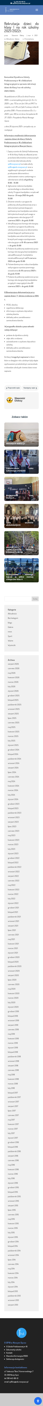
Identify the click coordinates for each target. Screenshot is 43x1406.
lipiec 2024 (12, 772)
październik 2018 (14, 1056)
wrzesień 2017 (13, 1101)
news (10, 631)
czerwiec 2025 (13, 722)
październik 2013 (14, 1295)
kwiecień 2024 (13, 785)
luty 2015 (11, 1232)
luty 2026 (11, 686)
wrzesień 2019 (13, 1020)
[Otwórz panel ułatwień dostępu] (38, 1401)
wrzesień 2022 (14, 871)
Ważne (17, 39)
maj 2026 (11, 673)
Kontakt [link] (9, 1352)
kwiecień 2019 (13, 1038)
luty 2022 (11, 898)
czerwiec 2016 (13, 1160)
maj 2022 (11, 885)
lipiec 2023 (12, 826)
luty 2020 (11, 1002)
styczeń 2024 (13, 799)
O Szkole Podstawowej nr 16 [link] (16, 1346)
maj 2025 (11, 727)
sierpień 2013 (13, 1304)
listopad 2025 (13, 700)
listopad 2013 (13, 1291)
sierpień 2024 (13, 767)
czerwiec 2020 (13, 984)
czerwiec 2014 (13, 1264)
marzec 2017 (13, 1128)
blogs (10, 622)
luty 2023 (11, 849)
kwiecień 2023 (13, 840)
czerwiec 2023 (13, 831)
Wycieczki (12, 645)
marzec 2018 (13, 1083)
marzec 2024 (13, 790)
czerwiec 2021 (13, 934)
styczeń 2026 (13, 691)
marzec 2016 (13, 1174)
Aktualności (10, 39)
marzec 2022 (13, 894)
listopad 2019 (13, 1016)
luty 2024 (11, 794)
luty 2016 (11, 1178)
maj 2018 (11, 1074)
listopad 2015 (13, 1192)
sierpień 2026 (13, 664)
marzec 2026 (13, 682)
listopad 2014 (13, 1246)
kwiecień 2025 (13, 731)
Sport (10, 636)
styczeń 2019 (13, 1047)
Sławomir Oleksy (18, 35)
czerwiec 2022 (13, 880)
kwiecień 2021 (13, 943)
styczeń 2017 (13, 1137)
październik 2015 (14, 1196)
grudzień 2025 (13, 695)
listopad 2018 (13, 1052)
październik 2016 (14, 1151)
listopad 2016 (13, 1147)
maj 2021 (11, 939)
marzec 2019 (13, 1043)
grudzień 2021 (13, 907)
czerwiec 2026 (13, 668)
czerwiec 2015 (13, 1214)
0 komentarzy (29, 39)
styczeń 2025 (13, 745)
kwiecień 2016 (13, 1169)
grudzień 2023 (13, 804)
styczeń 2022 (13, 903)
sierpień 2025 (13, 713)
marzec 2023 (13, 844)
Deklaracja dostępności (15, 1359)
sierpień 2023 (13, 822)
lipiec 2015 (12, 1210)
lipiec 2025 (12, 718)
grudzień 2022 (13, 858)
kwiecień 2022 (13, 889)
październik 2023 (14, 812)
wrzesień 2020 (14, 971)
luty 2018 (11, 1088)
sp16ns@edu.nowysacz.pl (17, 167)
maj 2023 (11, 835)
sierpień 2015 (13, 1205)
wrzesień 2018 (13, 1061)
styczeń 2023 (13, 853)
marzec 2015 (13, 1228)
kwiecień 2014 (13, 1273)
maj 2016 (11, 1165)
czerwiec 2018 (13, 1070)
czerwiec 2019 (13, 1029)
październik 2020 (14, 966)
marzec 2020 (13, 998)
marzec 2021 (13, 948)
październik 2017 (14, 1097)
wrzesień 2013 (13, 1300)
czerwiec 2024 (13, 776)
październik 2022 (14, 867)
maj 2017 (11, 1119)
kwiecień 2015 (13, 1223)
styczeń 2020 (13, 1007)
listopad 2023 (13, 808)
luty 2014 (11, 1282)
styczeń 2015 (13, 1237)
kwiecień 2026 (13, 677)
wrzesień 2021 (13, 921)
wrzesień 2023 (13, 817)
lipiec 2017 (12, 1110)
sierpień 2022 (13, 876)
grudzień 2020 (13, 957)
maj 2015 (11, 1219)
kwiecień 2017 (13, 1124)
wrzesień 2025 (14, 709)
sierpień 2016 (13, 1155)
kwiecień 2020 (13, 993)
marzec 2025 (13, 736)
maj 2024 (11, 781)
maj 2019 (11, 1034)
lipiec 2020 (12, 979)
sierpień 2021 (13, 925)
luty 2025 (11, 740)
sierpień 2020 (13, 975)
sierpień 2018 (13, 1065)
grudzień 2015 (13, 1187)
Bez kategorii (13, 618)
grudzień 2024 (13, 749)
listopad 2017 (13, 1092)
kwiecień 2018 (13, 1079)
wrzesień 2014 (13, 1255)
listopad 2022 (13, 862)
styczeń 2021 (13, 952)
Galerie (10, 627)
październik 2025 (14, 704)
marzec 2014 (13, 1277)
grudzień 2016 (13, 1142)
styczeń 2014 (13, 1286)
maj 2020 (11, 988)
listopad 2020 (13, 961)
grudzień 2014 (13, 1241)
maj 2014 (11, 1268)
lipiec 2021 (12, 930)
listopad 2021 (13, 912)
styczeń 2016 (13, 1183)
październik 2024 (14, 758)
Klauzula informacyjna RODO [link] (17, 1356)
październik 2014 (14, 1250)
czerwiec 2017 (13, 1115)
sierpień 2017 (13, 1106)
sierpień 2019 (13, 1025)
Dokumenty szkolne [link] (13, 1349)
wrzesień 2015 (13, 1201)
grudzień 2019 (13, 1011)
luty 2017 (11, 1133)
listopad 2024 (13, 754)
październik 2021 (14, 916)
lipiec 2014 (12, 1259)
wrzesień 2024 (13, 763)
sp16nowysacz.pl (14, 164)
